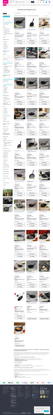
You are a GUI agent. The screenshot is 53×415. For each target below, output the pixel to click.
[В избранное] (24, 18)
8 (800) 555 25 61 (42, 0)
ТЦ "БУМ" (12, 401)
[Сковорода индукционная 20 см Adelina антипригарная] (44, 174)
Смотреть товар (6, 16)
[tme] (44, 388)
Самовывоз (4, 392)
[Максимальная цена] (10, 21)
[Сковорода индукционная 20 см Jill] (44, 22)
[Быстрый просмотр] (24, 21)
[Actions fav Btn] (40, 2)
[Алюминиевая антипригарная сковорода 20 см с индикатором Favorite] (32, 144)
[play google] (29, 413)
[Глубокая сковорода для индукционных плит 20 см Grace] (19, 144)
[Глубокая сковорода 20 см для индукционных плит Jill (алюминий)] (19, 328)
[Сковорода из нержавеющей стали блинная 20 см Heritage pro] (32, 52)
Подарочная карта (20, 394)
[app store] (24, 413)
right (49, 4)
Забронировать (19, 40)
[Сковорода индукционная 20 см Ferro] (32, 266)
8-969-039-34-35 (13, 405)
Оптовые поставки (27, 391)
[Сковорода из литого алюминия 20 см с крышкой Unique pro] (19, 205)
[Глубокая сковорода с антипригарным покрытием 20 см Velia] (44, 235)
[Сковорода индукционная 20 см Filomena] (19, 266)
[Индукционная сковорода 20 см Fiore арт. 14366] (32, 83)
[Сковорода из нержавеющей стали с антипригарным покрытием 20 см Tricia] (19, 22)
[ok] (42, 388)
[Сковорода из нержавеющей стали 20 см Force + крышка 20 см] (19, 296)
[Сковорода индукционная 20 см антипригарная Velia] (32, 235)
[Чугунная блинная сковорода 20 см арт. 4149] (32, 22)
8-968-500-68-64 (13, 400)
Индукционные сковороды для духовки (33, 15)
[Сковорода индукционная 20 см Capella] (19, 52)
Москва (38, 0)
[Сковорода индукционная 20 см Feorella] (32, 296)
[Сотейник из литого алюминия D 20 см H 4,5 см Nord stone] (19, 83)
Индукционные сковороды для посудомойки (20, 15)
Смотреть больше (12, 406)
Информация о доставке (6, 391)
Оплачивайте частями (21, 395)
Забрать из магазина (12, 0)
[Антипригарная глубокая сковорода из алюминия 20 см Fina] (44, 296)
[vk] (41, 388)
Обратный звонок (35, 391)
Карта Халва (19, 392)
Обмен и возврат (5, 393)
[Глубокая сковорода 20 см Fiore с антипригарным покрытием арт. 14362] (44, 83)
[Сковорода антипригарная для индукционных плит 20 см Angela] (44, 205)
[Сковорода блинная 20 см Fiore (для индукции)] (44, 144)
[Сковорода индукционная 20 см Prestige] (44, 113)
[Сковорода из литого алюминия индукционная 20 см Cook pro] (32, 205)
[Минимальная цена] (5, 21)
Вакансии (26, 397)
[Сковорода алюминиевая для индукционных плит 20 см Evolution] (19, 235)
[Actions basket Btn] (43, 2)
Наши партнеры (20, 396)
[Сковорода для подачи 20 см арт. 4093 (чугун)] (32, 174)
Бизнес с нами (27, 392)
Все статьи (11, 188)
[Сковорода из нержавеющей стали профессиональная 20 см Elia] (19, 113)
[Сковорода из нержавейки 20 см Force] (32, 113)
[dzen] (46, 388)
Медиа (26, 398)
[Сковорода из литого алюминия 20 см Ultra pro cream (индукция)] (44, 52)
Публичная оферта (27, 396)
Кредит (19, 391)
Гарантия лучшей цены (21, 393)
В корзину (20, 73)
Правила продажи (27, 393)
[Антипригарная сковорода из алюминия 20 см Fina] (44, 266)
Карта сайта (34, 398)
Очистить (4, 13)
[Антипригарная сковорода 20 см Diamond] (19, 174)
